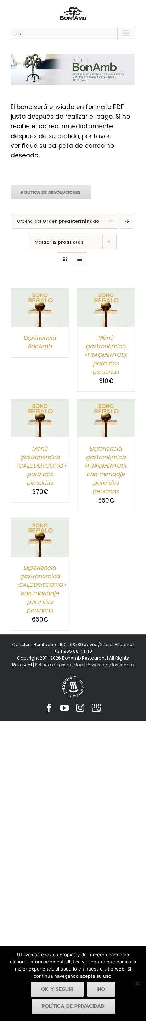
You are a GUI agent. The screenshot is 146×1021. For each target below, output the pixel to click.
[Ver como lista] (79, 260)
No (101, 989)
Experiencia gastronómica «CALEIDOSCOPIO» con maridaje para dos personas (41, 589)
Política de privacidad (59, 665)
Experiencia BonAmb (40, 342)
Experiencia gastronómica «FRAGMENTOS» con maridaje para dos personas (106, 470)
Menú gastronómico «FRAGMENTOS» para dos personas (106, 355)
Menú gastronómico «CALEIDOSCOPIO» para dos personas (41, 466)
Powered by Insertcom (109, 665)
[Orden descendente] (127, 221)
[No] (137, 983)
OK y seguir (57, 989)
